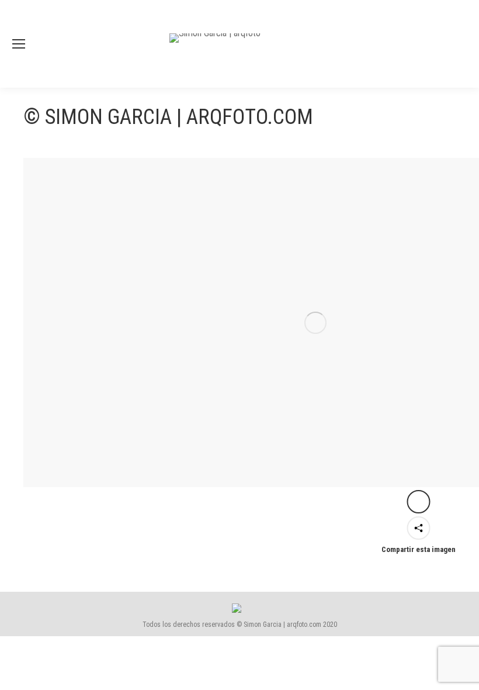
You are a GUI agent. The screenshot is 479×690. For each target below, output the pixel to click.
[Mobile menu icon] (19, 44)
